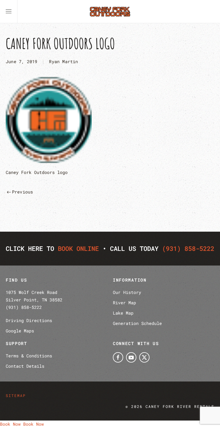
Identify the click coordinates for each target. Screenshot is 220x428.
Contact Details (25, 366)
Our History (127, 292)
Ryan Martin (63, 61)
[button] (8, 11)
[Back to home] (110, 11)
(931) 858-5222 (188, 248)
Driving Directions (29, 320)
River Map (124, 302)
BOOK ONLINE (78, 248)
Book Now (10, 424)
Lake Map (123, 313)
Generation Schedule (137, 323)
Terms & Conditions (29, 356)
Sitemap (16, 395)
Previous (22, 192)
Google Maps (20, 331)
